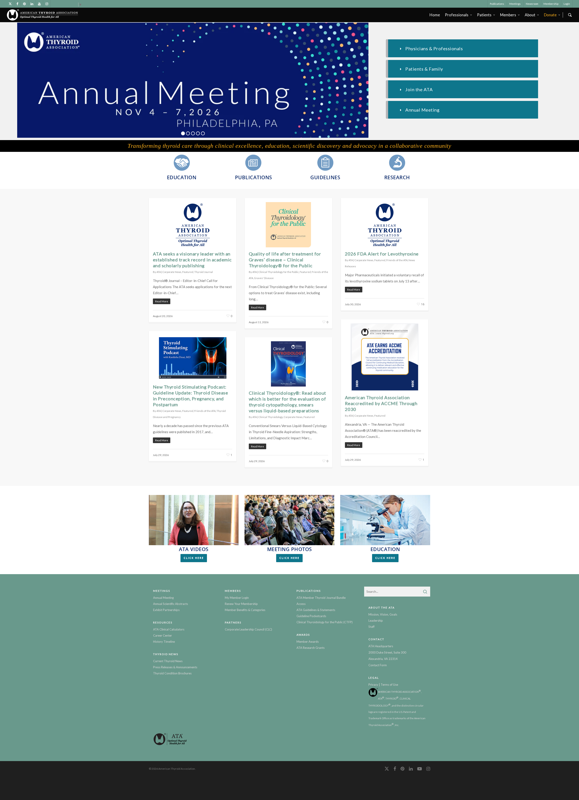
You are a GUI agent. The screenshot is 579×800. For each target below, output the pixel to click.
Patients (484, 14)
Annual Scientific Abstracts (170, 604)
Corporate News (171, 271)
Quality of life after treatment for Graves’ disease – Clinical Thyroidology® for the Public (285, 259)
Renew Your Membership (241, 604)
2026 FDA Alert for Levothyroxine (382, 253)
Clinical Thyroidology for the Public (278, 271)
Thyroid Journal (203, 271)
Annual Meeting (163, 597)
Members (508, 14)
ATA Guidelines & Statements (316, 610)
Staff (371, 626)
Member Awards (308, 641)
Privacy (373, 684)
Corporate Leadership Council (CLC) (248, 629)
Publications (497, 3)
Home (435, 14)
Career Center (162, 635)
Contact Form (377, 665)
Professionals (456, 14)
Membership (550, 3)
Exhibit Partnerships (166, 610)
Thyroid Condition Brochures (172, 673)
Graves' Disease (264, 278)
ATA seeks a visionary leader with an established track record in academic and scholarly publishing (192, 259)
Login (567, 3)
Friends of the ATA (397, 260)
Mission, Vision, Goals (382, 614)
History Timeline (164, 641)
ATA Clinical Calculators (168, 629)
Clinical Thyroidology (270, 417)
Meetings (515, 3)
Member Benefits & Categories (245, 610)
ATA (159, 271)
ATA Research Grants (311, 648)
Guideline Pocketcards (311, 616)
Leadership (375, 620)
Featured (187, 271)
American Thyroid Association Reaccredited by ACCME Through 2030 (381, 403)
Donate (550, 14)
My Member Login (237, 597)
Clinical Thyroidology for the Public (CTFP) (325, 622)
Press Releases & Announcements (175, 667)
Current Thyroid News (168, 661)
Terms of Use (389, 684)
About (530, 14)
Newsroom (532, 3)
